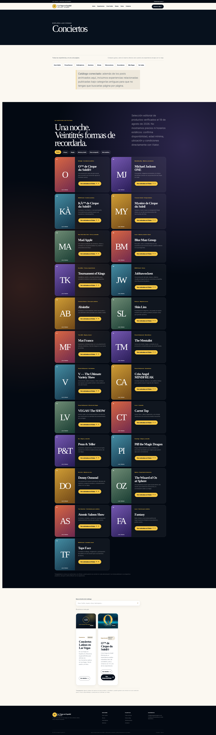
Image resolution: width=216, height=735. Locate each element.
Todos (58, 152)
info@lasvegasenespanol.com (155, 715)
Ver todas (141, 65)
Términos (162, 732)
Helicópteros (80, 65)
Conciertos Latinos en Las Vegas (85, 645)
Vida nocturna (109, 65)
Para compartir (94, 152)
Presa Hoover (69, 65)
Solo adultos (105, 152)
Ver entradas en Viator (88, 183)
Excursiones (120, 65)
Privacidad (158, 732)
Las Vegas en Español (64, 6)
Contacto (127, 723)
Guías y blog (128, 718)
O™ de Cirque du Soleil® (107, 646)
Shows (99, 65)
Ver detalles (84, 678)
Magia (72, 152)
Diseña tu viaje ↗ (158, 6)
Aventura (90, 65)
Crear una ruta (128, 715)
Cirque (65, 152)
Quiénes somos (128, 720)
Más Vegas (131, 65)
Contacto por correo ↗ (159, 1)
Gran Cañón (57, 65)
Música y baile (82, 152)
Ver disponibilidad (107, 677)
